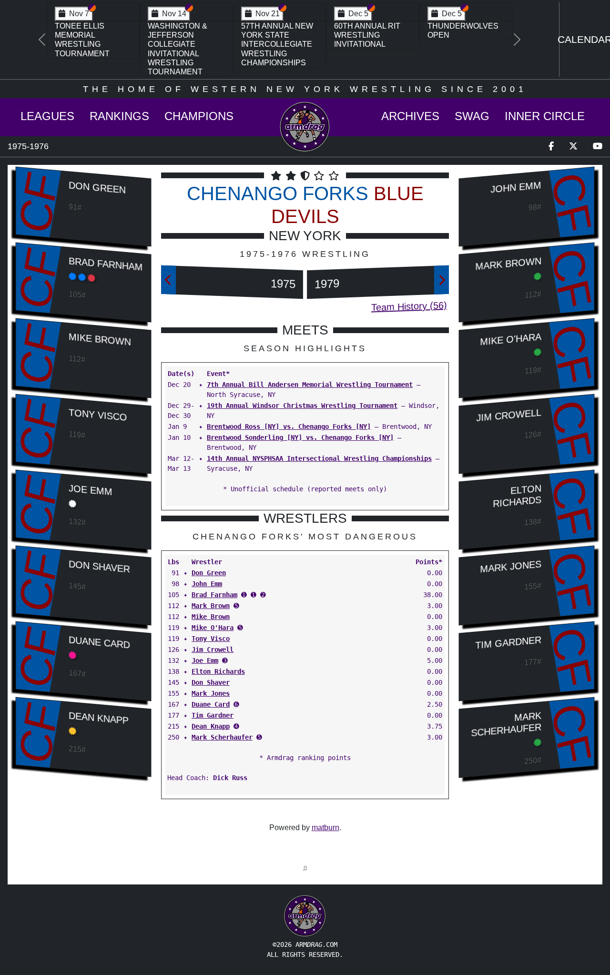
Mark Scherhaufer (222, 737)
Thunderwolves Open (462, 30)
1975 (283, 284)
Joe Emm (90, 490)
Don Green (97, 187)
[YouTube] (597, 146)
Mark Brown (211, 605)
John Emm (207, 584)
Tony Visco (98, 415)
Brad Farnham (105, 264)
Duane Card (99, 642)
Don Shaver (99, 566)
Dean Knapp (99, 718)
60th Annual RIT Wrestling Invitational (367, 35)
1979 (327, 284)
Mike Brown (100, 339)
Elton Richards (218, 671)
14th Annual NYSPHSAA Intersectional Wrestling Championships (319, 458)
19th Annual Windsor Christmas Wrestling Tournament (302, 405)
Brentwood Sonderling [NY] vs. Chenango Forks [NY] (300, 437)
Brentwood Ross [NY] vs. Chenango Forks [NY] (289, 426)
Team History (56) (409, 306)
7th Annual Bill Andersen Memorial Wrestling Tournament (310, 384)
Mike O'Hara (213, 627)
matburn (325, 827)
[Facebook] (551, 146)
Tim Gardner (213, 715)
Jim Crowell (213, 649)
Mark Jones (211, 693)
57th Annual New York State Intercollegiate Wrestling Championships (277, 44)
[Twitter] (573, 146)
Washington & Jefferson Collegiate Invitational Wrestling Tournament (177, 49)
